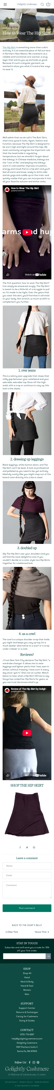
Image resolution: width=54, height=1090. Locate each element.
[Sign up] (48, 956)
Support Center (27, 1008)
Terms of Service (41, 1082)
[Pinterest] (38, 1062)
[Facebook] (29, 1062)
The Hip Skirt (9, 47)
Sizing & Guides (27, 1020)
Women (27, 990)
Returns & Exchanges (27, 1012)
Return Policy (11, 1082)
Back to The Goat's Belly (27, 925)
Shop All (27, 973)
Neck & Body (27, 981)
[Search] (42, 5)
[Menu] (5, 4)
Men (27, 994)
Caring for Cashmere (27, 1016)
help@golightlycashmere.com (27, 1038)
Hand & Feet (27, 986)
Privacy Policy (26, 1082)
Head (27, 977)
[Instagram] (34, 1062)
